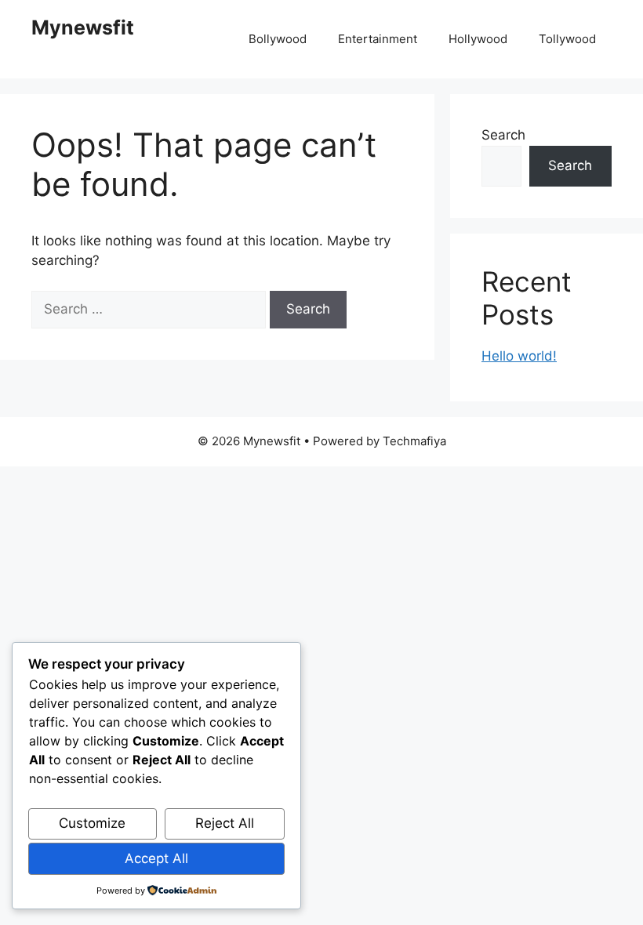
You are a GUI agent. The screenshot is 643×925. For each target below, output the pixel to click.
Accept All (156, 858)
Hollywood (478, 38)
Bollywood (278, 38)
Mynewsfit (82, 27)
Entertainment (377, 38)
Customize (92, 823)
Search (503, 135)
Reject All (224, 823)
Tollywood (567, 38)
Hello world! (519, 356)
